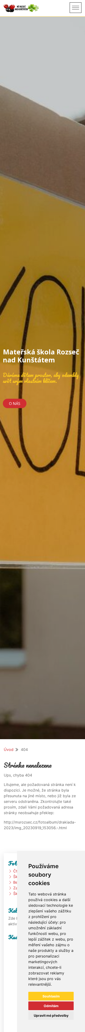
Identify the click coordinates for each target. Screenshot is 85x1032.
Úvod (8, 749)
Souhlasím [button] (51, 996)
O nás (14, 403)
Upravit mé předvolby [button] (51, 1015)
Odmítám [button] (51, 1006)
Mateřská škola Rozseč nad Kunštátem (41, 355)
